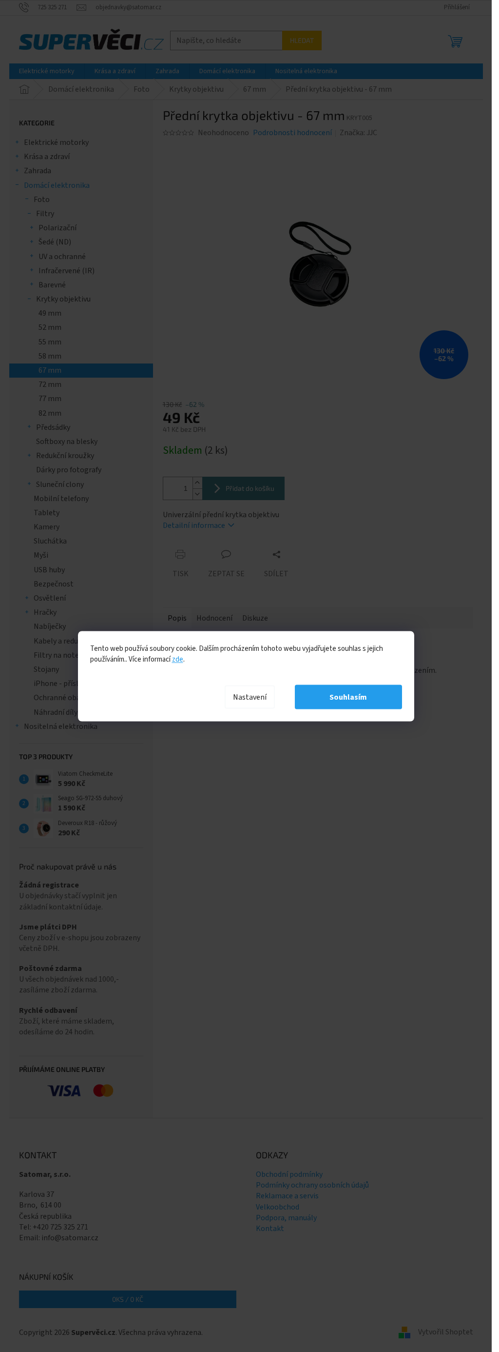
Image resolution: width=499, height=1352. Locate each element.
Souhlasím (348, 696)
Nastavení (250, 696)
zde (177, 659)
